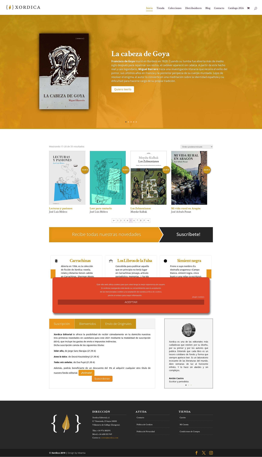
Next (208, 276)
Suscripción (62, 324)
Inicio (149, 8)
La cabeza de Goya (140, 54)
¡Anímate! (86, 372)
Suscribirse (102, 378)
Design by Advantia (76, 452)
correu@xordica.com (109, 437)
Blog (207, 8)
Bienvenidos (87, 324)
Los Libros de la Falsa (134, 261)
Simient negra (189, 261)
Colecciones (174, 8)
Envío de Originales (118, 324)
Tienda (160, 8)
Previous (53, 277)
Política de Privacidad (146, 431)
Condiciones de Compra (190, 431)
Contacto (219, 8)
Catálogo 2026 (236, 8)
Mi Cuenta (184, 424)
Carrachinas (80, 261)
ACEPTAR (131, 302)
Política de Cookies (145, 424)
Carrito (183, 417)
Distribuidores (193, 8)
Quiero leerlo (122, 89)
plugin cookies (198, 297)
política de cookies (153, 292)
